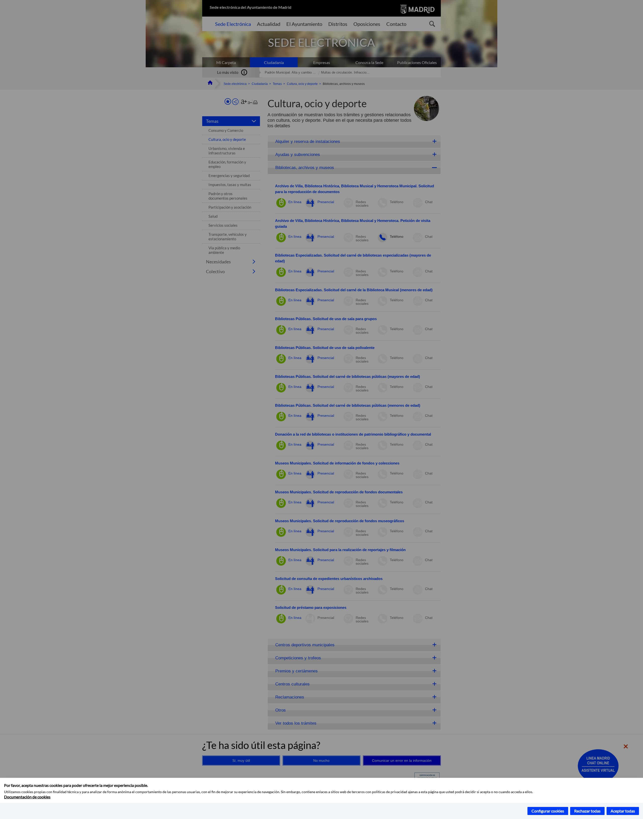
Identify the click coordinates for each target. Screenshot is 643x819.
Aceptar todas (623, 810)
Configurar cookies (547, 810)
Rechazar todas (587, 810)
